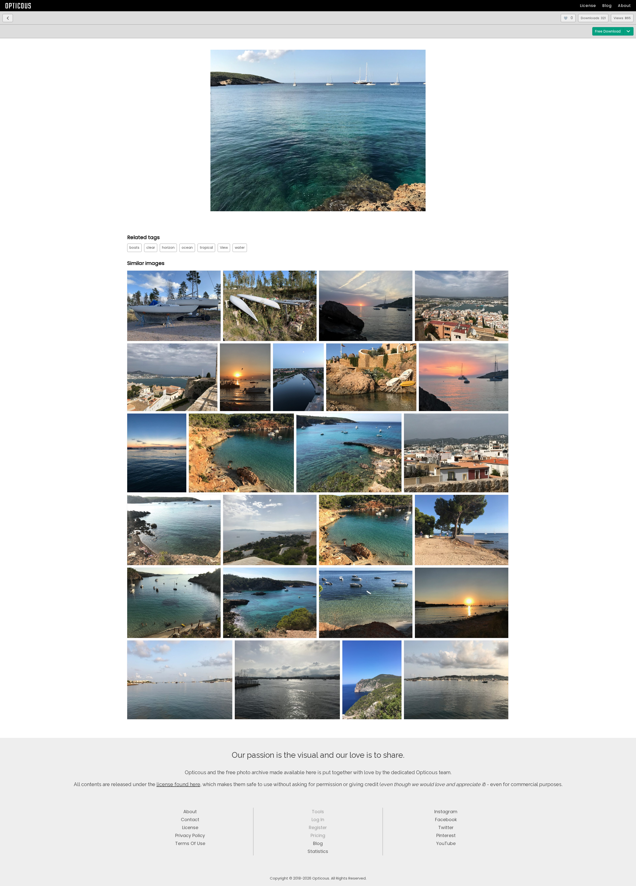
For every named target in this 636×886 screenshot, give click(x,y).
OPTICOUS (18, 6)
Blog (607, 5)
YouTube (446, 843)
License (588, 5)
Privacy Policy (190, 835)
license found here (178, 784)
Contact (190, 819)
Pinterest (446, 835)
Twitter (446, 827)
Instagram (445, 811)
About (624, 5)
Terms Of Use (190, 843)
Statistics (318, 851)
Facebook (446, 819)
